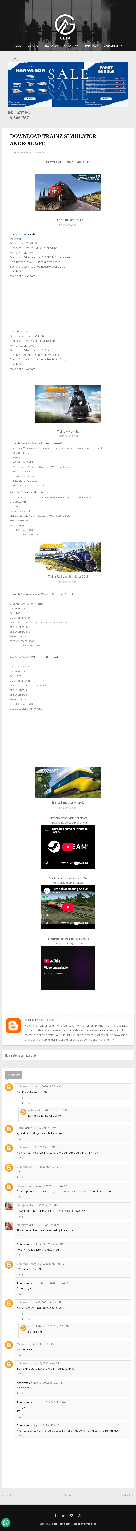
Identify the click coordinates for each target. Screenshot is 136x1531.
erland (31, 1326)
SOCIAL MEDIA (110, 45)
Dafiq (20, 1128)
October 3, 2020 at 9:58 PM (49, 1244)
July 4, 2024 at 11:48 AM (47, 1425)
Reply (20, 1097)
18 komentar (40, 152)
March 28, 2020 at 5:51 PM (40, 1128)
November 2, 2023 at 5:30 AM (50, 1402)
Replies (26, 1103)
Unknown (22, 1086)
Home (68, 1495)
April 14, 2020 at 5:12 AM (44, 1166)
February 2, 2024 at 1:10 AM (52, 1326)
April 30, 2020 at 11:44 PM (51, 1186)
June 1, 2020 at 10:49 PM (44, 1205)
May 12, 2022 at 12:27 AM (48, 1382)
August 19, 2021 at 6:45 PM (45, 1363)
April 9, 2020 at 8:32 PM (43, 1147)
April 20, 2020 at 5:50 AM (53, 1110)
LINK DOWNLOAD (68, 225)
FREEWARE (49, 45)
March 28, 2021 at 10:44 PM (45, 1302)
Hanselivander (26, 1186)
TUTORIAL (89, 45)
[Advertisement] (68, 306)
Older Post (128, 1495)
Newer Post (9, 1495)
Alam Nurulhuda (47, 1020)
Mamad (21, 1344)
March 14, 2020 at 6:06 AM (45, 1086)
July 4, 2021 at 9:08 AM (40, 1344)
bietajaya (22, 1205)
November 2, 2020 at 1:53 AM (47, 1263)
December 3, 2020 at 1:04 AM (50, 1283)
